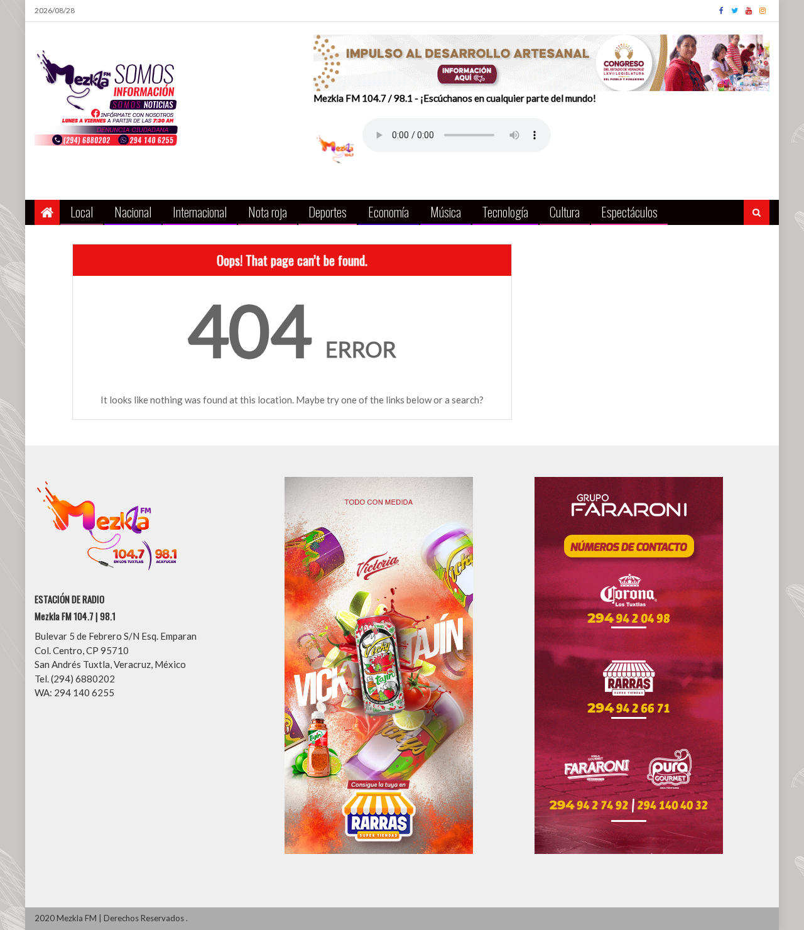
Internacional (200, 211)
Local (81, 211)
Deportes (327, 211)
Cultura (565, 211)
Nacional (132, 211)
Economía (388, 211)
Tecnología (505, 211)
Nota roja (267, 211)
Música (445, 211)
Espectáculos (629, 211)
